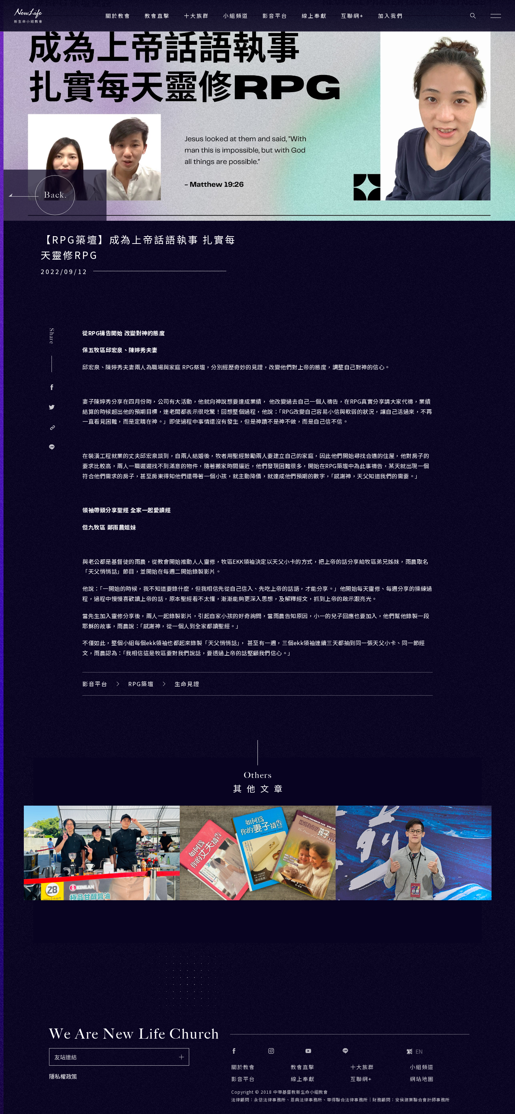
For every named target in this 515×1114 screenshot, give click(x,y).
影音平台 (95, 683)
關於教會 (243, 1067)
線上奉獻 (303, 1078)
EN (419, 1051)
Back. (55, 195)
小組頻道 (235, 15)
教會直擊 (303, 1067)
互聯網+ (352, 15)
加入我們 (390, 15)
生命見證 (187, 683)
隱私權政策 (63, 1076)
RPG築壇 (141, 683)
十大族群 (362, 1067)
